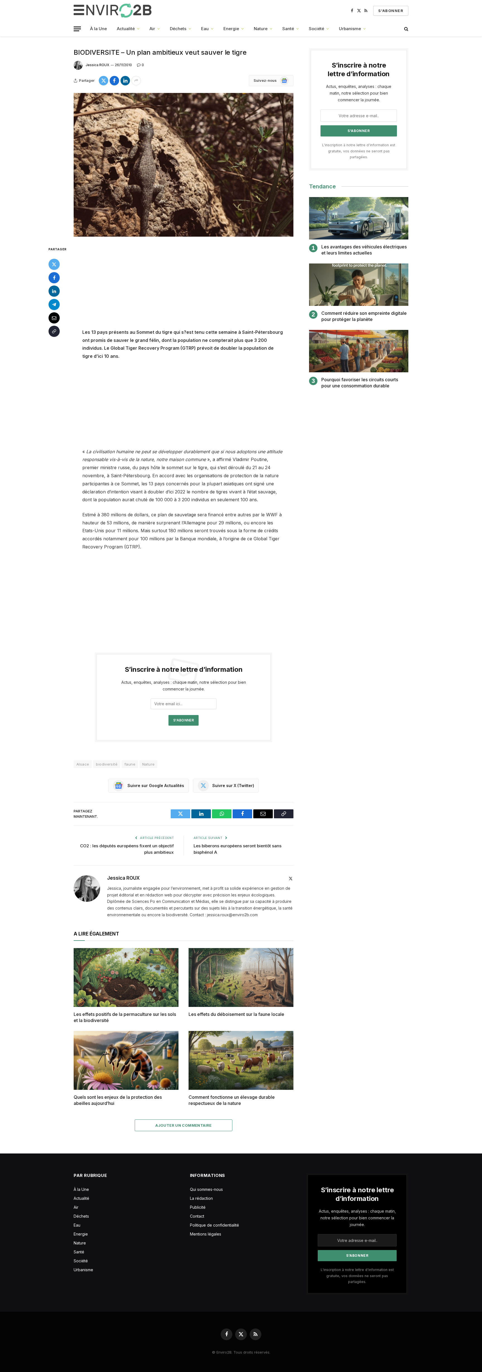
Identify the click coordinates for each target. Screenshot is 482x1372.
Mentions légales (205, 1234)
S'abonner (390, 10)
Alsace (82, 764)
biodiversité (106, 764)
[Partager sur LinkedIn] (125, 80)
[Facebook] (54, 277)
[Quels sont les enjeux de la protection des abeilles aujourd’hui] (126, 1060)
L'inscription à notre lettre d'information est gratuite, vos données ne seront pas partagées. (358, 151)
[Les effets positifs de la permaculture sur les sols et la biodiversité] (126, 977)
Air (152, 28)
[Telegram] (54, 304)
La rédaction (201, 1198)
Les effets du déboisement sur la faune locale (236, 1014)
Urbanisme (350, 28)
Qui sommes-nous (206, 1189)
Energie (231, 28)
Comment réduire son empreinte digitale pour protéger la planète (364, 316)
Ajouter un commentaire (183, 1125)
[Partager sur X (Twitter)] (103, 80)
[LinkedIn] (54, 290)
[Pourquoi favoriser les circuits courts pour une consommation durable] (358, 351)
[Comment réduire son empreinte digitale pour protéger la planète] (358, 284)
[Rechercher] (405, 29)
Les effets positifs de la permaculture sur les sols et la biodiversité (125, 1017)
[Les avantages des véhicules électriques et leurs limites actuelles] (358, 218)
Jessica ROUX (97, 65)
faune (129, 764)
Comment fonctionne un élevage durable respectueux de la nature (232, 1100)
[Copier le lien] (54, 331)
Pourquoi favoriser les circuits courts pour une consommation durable (359, 382)
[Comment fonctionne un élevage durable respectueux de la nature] (241, 1060)
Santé (288, 28)
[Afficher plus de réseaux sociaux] (136, 80)
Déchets (178, 28)
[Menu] (77, 29)
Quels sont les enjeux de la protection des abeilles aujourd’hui (118, 1100)
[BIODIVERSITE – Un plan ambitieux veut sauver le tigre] (183, 165)
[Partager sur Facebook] (114, 80)
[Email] (54, 317)
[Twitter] (54, 264)
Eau (205, 28)
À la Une (98, 28)
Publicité (198, 1207)
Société (316, 28)
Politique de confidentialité (214, 1225)
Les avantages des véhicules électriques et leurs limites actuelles (364, 250)
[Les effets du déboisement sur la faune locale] (241, 977)
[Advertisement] (183, 287)
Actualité (126, 28)
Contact (197, 1216)
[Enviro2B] (114, 10)
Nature (260, 28)
